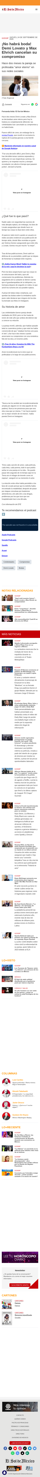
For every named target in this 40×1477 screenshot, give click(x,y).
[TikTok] (25, 1448)
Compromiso (25, 562)
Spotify (5, 545)
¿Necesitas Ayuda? (20, 1443)
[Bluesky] (34, 1448)
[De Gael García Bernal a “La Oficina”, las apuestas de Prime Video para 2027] (7, 915)
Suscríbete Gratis (20, 1285)
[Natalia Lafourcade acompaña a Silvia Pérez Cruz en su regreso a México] (7, 652)
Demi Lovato (9, 568)
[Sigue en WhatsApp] (32, 104)
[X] (10, 1448)
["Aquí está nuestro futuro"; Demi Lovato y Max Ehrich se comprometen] (7, 599)
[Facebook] (5, 1448)
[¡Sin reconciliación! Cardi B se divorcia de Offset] (7, 619)
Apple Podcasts (8, 535)
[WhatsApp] (12, 1453)
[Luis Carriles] (6, 1082)
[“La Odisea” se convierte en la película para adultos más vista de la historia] (7, 1149)
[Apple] (22, 1453)
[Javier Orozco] (6, 1104)
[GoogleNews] (17, 1453)
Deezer (5, 556)
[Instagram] (20, 1448)
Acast (4, 550)
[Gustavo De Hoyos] (6, 1116)
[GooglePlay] (27, 1453)
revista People (7, 135)
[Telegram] (30, 1448)
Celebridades (9, 562)
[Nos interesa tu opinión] (20, 1407)
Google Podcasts (9, 540)
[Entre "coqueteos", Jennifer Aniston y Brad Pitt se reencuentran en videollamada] (7, 609)
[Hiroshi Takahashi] (6, 1093)
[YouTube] (15, 1448)
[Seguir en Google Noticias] (36, 104)
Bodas (21, 568)
